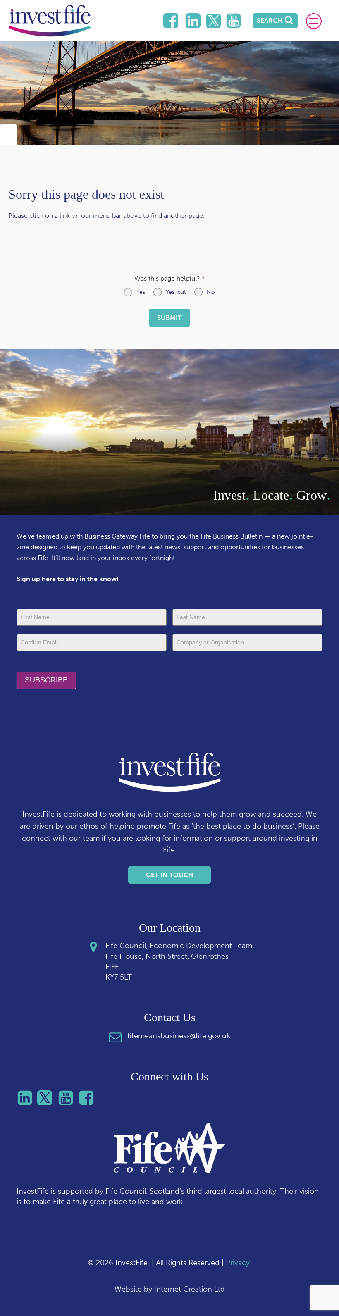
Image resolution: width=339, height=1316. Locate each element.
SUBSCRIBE (46, 680)
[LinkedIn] (171, 21)
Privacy (238, 1262)
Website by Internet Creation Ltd (170, 1289)
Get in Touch (169, 875)
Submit (169, 318)
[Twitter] (213, 21)
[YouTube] (233, 20)
